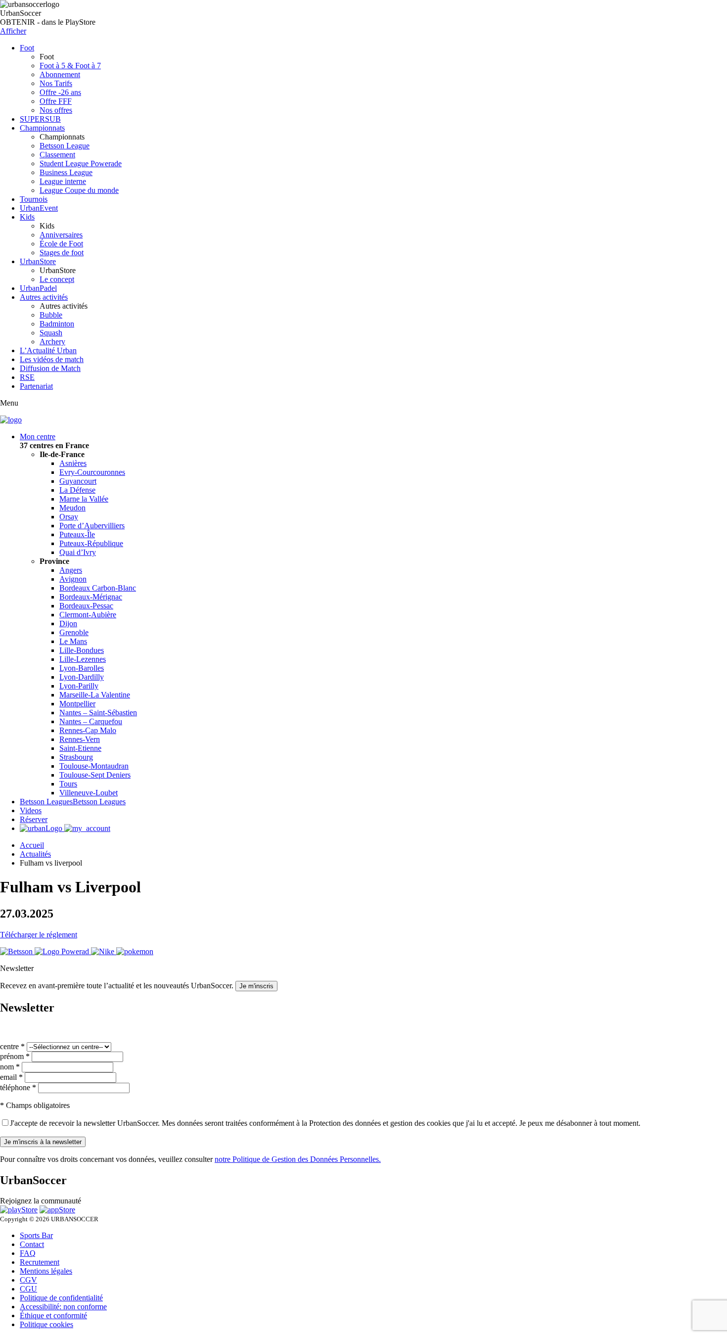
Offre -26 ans (60, 92)
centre (12, 1046)
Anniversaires (61, 235)
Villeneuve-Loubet (88, 792)
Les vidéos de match (52, 359)
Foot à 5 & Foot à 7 (70, 65)
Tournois (33, 199)
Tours (68, 784)
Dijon (68, 623)
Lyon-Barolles (81, 668)
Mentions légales (46, 1271)
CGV (28, 1280)
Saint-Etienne (80, 748)
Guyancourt (77, 481)
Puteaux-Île (77, 534)
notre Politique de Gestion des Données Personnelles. (298, 1159)
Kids (27, 217)
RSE (27, 377)
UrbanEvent (39, 208)
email (11, 1077)
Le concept (57, 279)
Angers (70, 570)
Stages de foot (62, 252)
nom (10, 1066)
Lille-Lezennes (82, 659)
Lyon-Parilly (78, 686)
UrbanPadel (38, 288)
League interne (63, 181)
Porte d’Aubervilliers (92, 525)
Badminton (57, 324)
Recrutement (39, 1262)
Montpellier (77, 703)
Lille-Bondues (81, 650)
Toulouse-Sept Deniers (95, 775)
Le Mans (73, 641)
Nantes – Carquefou (90, 721)
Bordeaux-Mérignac (90, 597)
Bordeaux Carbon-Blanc (97, 588)
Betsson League (65, 145)
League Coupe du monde (79, 190)
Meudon (72, 508)
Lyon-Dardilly (81, 677)
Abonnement (60, 74)
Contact (32, 1244)
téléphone (18, 1087)
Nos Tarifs (56, 83)
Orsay (68, 516)
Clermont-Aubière (87, 614)
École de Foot (61, 243)
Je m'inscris (256, 986)
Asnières (73, 463)
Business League (66, 172)
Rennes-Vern (79, 739)
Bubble (51, 315)
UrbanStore (38, 261)
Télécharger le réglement (38, 934)
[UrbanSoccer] (11, 419)
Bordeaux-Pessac (86, 605)
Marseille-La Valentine (94, 695)
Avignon (73, 579)
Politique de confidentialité (61, 1297)
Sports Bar (36, 1235)
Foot (27, 48)
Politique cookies (46, 1324)
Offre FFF (56, 101)
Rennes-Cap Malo (87, 730)
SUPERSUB (40, 119)
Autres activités (44, 297)
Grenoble (74, 632)
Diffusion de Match (50, 368)
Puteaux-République (91, 543)
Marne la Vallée (83, 499)
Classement (57, 154)
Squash (51, 332)
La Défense (77, 490)
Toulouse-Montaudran (94, 766)
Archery (52, 341)
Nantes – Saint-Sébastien (98, 712)
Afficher (13, 31)
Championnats (42, 128)
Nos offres (56, 110)
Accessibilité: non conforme (63, 1306)
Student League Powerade (81, 163)
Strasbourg (76, 757)
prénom (15, 1056)
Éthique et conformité (53, 1315)
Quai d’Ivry (77, 552)
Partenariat (36, 386)
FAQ (28, 1253)
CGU (28, 1289)
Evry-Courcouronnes (92, 472)
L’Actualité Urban (48, 350)
